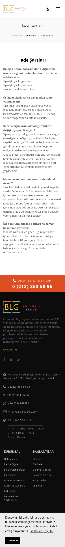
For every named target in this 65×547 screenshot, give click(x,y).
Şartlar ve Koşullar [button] (41, 531)
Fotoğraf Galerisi (42, 475)
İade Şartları (11, 491)
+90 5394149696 (18, 403)
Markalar (38, 464)
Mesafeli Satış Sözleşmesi (12, 498)
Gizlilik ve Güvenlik (14, 485)
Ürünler (37, 459)
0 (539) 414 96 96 (18, 395)
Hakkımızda (10, 459)
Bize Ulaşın (10, 475)
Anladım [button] (13, 540)
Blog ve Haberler (42, 469)
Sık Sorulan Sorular (14, 469)
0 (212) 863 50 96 (32, 286)
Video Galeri (40, 480)
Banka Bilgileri (12, 464)
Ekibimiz (37, 485)
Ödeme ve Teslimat (14, 480)
